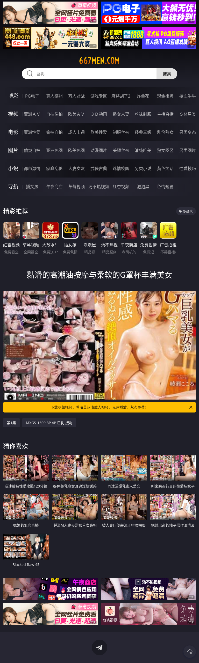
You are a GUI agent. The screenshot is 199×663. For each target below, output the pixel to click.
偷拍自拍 (54, 132)
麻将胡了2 (120, 96)
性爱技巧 (187, 168)
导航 (13, 186)
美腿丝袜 (121, 150)
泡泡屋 (143, 186)
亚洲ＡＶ (32, 114)
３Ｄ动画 (98, 114)
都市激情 (32, 168)
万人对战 (76, 96)
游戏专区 (98, 96)
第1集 (11, 422)
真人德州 (54, 96)
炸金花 (143, 96)
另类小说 (143, 168)
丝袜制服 (143, 114)
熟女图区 (165, 150)
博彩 (13, 95)
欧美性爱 (98, 132)
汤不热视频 (98, 186)
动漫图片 (98, 150)
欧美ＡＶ (76, 114)
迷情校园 (121, 168)
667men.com (99, 60)
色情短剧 (165, 186)
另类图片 (187, 150)
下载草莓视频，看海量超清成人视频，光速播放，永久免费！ (99, 407)
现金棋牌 (165, 96)
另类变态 (187, 132)
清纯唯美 (143, 150)
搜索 (167, 74)
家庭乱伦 (54, 168)
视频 (13, 113)
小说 (13, 168)
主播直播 (165, 114)
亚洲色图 (54, 150)
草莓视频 (76, 186)
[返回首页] (189, 651)
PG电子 (32, 96)
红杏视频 (121, 186)
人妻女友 (76, 168)
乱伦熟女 (165, 132)
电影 (13, 132)
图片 (13, 150)
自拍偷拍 (54, 114)
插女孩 (32, 186)
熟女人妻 (121, 114)
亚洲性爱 (32, 132)
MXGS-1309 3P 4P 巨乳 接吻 (49, 422)
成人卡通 (76, 132)
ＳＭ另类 (187, 114)
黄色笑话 (165, 168)
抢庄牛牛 (187, 96)
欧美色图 (76, 150)
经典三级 (143, 132)
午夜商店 (54, 186)
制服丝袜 (121, 132)
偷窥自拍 (32, 150)
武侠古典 (98, 168)
